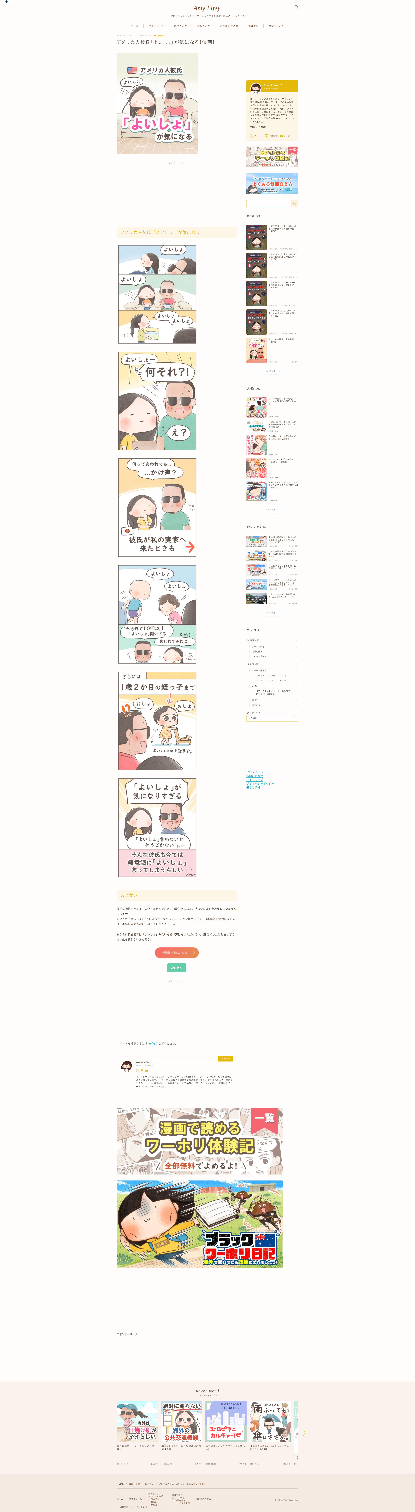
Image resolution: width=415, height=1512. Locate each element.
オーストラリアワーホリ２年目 (271, 676)
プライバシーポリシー (260, 783)
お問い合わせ (276, 26)
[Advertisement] (177, 191)
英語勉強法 (257, 652)
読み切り (155, 1499)
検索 (294, 204)
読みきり (161, 36)
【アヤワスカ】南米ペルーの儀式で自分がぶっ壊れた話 (273, 692)
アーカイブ (253, 713)
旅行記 (255, 686)
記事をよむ (203, 26)
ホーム (135, 26)
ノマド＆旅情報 (259, 656)
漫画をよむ (180, 26)
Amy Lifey (207, 8)
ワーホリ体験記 (259, 671)
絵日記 (255, 700)
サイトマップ (254, 779)
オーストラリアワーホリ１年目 (271, 680)
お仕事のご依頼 (229, 26)
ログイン (153, 1043)
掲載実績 (253, 26)
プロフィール (156, 26)
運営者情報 (253, 787)
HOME (120, 1484)
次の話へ (176, 967)
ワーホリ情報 (258, 647)
